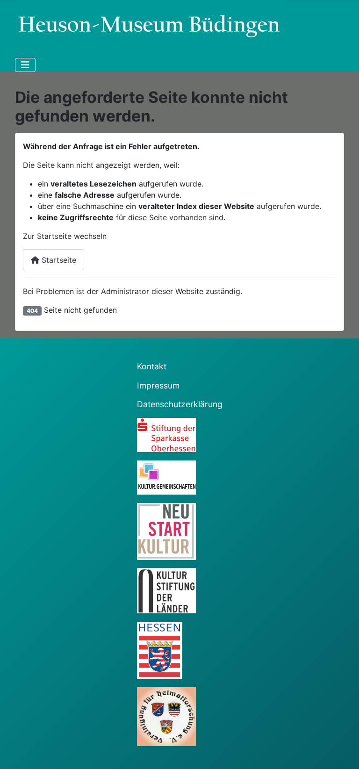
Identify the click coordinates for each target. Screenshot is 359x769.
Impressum (158, 385)
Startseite (57, 260)
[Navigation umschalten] (25, 65)
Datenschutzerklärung (180, 404)
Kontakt (151, 366)
